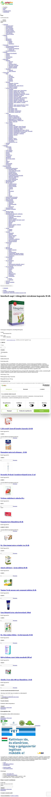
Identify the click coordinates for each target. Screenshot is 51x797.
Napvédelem (11, 191)
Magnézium (8, 157)
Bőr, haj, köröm (9, 182)
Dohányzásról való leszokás (12, 197)
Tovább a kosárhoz (14, 795)
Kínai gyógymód (9, 199)
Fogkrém (10, 269)
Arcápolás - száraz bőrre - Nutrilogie (16, 133)
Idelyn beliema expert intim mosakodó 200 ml (16, 657)
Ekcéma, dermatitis (12, 186)
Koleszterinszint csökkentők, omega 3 (16, 264)
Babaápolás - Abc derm (13, 83)
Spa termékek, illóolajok (11, 180)
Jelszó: (2, 785)
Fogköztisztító (11, 276)
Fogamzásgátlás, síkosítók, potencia (15, 253)
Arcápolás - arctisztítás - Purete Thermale (17, 126)
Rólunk (4, 8)
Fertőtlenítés (11, 217)
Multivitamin (8, 146)
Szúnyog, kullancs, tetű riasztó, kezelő (16, 219)
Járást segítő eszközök (13, 174)
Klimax (10, 251)
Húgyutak (8, 247)
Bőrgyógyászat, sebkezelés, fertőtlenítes (14, 213)
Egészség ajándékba (10, 282)
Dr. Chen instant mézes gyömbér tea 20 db (15, 545)
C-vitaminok (8, 156)
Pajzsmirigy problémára (11, 209)
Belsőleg (10, 230)
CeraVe (7, 144)
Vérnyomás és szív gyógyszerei (15, 265)
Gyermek (10, 78)
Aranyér (10, 261)
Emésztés (8, 231)
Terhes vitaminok (12, 71)
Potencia (10, 259)
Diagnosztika (8, 167)
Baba (9, 114)
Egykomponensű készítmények (12, 46)
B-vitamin (8, 154)
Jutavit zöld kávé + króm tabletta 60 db (14, 568)
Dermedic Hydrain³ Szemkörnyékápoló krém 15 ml (18, 474)
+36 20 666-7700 (10, 773)
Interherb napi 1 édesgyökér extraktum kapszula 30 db (14, 292)
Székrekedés (11, 233)
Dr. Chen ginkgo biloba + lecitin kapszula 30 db (17, 635)
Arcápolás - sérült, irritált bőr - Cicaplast (16, 102)
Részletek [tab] (25, 389)
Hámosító (10, 222)
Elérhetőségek (6, 12)
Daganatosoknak (9, 207)
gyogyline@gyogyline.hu (12, 775)
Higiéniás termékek (12, 218)
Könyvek (8, 281)
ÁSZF (4, 762)
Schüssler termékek (10, 30)
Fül (9, 246)
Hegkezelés (10, 227)
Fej (6, 36)
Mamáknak (8, 68)
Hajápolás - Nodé (12, 84)
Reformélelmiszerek (10, 181)
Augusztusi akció (9, 25)
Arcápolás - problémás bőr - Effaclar (16, 95)
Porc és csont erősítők (10, 158)
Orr (9, 245)
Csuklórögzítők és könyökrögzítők (15, 175)
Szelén (7, 162)
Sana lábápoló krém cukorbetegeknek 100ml (16, 612)
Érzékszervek (8, 242)
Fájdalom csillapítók (12, 67)
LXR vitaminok (9, 33)
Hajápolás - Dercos (12, 138)
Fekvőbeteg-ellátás (12, 169)
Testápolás (10, 80)
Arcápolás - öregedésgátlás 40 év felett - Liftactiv (18, 130)
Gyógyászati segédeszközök (12, 168)
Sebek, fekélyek (11, 221)
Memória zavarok (9, 211)
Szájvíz (10, 270)
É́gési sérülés (11, 215)
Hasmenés (10, 234)
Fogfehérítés (11, 275)
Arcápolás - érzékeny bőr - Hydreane (16, 91)
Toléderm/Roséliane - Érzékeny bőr (15, 120)
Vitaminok (8, 58)
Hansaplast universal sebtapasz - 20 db (14, 452)
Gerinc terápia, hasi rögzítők (14, 170)
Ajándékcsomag (11, 125)
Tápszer (10, 62)
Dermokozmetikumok (10, 31)
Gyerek (10, 149)
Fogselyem (10, 272)
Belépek (2, 706)
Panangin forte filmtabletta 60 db (12, 522)
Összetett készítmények (11, 51)
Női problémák (9, 248)
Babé (7, 73)
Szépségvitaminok (12, 185)
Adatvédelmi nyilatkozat (8, 763)
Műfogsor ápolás (12, 273)
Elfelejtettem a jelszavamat (6, 707)
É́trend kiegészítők (12, 204)
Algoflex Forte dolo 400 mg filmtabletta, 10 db (16, 680)
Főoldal (4, 290)
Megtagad (9, 410)
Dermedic (8, 143)
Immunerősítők (9, 163)
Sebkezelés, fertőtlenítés (13, 176)
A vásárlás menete (7, 10)
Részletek (15, 438)
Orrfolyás (8, 55)
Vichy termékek (9, 122)
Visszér (10, 263)
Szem (9, 243)
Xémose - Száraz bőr (12, 121)
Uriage (7, 113)
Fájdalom (5, 35)
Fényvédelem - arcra (12, 108)
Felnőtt (9, 148)
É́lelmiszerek (11, 206)
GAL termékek (9, 151)
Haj (9, 189)
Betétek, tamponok (12, 249)
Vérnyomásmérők (12, 178)
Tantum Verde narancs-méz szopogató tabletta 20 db (18, 590)
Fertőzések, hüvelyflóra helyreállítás (16, 254)
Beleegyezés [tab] (9, 389)
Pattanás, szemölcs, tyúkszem (14, 224)
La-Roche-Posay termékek (11, 88)
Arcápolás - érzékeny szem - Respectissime (17, 90)
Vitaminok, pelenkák (12, 66)
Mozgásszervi (9, 40)
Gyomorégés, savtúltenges (14, 239)
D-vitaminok (8, 164)
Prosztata (10, 258)
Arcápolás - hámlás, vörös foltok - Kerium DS (18, 101)
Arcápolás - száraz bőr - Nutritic (15, 96)
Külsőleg (10, 229)
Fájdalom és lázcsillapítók (11, 53)
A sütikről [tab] (42, 389)
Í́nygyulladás (11, 267)
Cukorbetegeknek (9, 200)
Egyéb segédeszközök (13, 179)
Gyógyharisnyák (11, 172)
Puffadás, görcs (11, 236)
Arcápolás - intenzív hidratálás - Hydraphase (17, 97)
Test (9, 194)
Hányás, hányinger (12, 235)
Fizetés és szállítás (7, 767)
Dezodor (10, 195)
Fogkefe (10, 271)
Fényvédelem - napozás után (14, 112)
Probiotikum (11, 237)
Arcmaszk (10, 124)
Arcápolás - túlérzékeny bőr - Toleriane (16, 92)
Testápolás (10, 61)
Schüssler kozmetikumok (13, 48)
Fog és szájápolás (9, 266)
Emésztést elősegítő (12, 241)
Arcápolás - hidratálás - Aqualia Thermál (17, 127)
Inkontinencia (11, 255)
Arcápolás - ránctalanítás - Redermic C (16, 98)
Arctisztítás (10, 89)
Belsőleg (10, 42)
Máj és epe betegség (12, 240)
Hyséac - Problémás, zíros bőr (14, 118)
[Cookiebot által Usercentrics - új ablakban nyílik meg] (43, 385)
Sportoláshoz (11, 43)
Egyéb (4, 210)
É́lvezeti (10, 278)
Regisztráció (3, 708)
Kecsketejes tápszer (12, 64)
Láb (9, 193)
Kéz (9, 192)
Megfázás (5, 52)
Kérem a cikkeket (4, 698)
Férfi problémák (9, 257)
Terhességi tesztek (12, 252)
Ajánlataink (5, 24)
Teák (9, 205)
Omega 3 (8, 161)
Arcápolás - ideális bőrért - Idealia (15, 128)
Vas (6, 160)
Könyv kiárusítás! (9, 28)
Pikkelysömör (11, 225)
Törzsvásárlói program (8, 768)
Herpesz (10, 223)
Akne (9, 74)
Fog (7, 37)
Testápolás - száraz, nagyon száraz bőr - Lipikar (18, 104)
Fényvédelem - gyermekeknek (14, 110)
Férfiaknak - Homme (12, 139)
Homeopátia (5, 45)
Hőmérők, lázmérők (12, 173)
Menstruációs (8, 39)
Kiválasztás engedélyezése (25, 410)
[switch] (19, 405)
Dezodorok (10, 103)
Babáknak (8, 60)
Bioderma (8, 82)
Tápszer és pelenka (10, 34)
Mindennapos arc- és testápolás (15, 119)
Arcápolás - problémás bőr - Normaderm (17, 132)
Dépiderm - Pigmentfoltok (13, 116)
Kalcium (7, 152)
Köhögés (8, 54)
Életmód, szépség (6, 166)
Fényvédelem (11, 77)
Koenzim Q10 (9, 155)
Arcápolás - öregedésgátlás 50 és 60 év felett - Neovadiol (20, 131)
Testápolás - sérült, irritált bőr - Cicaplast (16, 106)
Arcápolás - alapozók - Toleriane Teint (16, 100)
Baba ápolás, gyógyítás (13, 65)
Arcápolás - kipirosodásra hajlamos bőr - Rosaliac (18, 94)
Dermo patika (6, 72)
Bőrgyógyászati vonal (13, 115)
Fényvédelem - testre (12, 109)
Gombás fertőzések (12, 184)
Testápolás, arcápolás (12, 86)
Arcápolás (10, 76)
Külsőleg (10, 41)
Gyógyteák (10, 279)
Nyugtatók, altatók (10, 212)
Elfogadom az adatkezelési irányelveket (10, 696)
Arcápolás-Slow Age (12, 142)
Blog (4, 9)
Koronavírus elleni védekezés (14, 216)
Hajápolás (10, 79)
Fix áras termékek (9, 29)
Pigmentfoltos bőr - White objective (15, 85)
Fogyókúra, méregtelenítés (11, 198)
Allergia (7, 228)
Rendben (42, 410)
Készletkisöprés (9, 27)
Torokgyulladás (9, 57)
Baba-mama (5, 59)
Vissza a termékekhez (5, 795)
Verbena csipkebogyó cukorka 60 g (12, 498)
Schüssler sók (11, 49)
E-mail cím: (3, 782)
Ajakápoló (10, 188)
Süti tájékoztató (6, 765)
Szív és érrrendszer (10, 260)
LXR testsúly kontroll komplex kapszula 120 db (17, 428)
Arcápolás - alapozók (12, 134)
